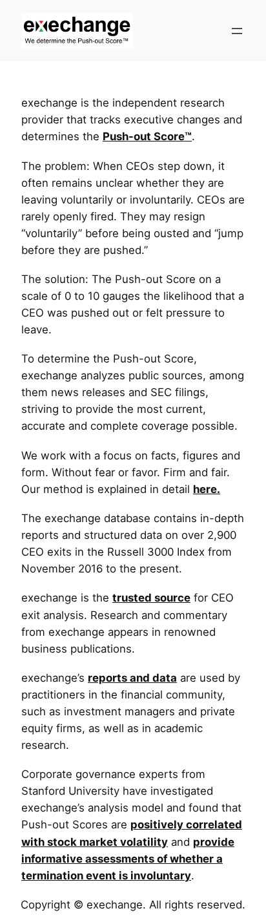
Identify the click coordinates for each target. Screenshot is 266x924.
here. (206, 489)
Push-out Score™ (147, 136)
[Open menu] (237, 31)
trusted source (151, 597)
